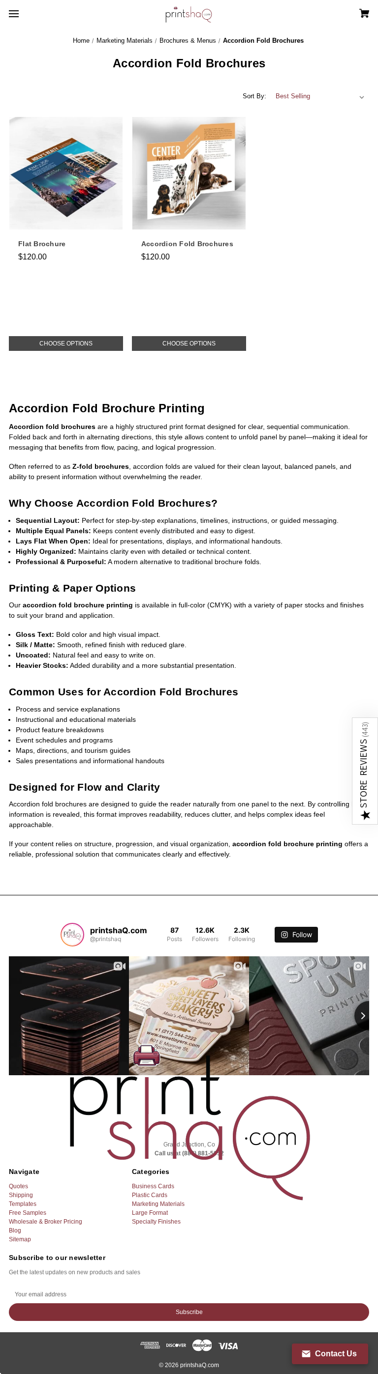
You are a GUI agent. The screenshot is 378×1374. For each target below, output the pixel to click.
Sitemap (20, 1239)
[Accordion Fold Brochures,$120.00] (189, 173)
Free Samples (27, 1212)
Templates (22, 1204)
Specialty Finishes (156, 1221)
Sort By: (254, 96)
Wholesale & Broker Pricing (45, 1221)
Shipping (21, 1195)
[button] (365, 771)
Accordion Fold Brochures (187, 244)
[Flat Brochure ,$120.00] (66, 173)
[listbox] (320, 96)
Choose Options (66, 343)
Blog (15, 1230)
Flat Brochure (41, 244)
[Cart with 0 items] (333, 10)
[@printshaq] (72, 935)
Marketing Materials (158, 1204)
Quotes (18, 1186)
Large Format (150, 1212)
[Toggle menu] (22, 13)
